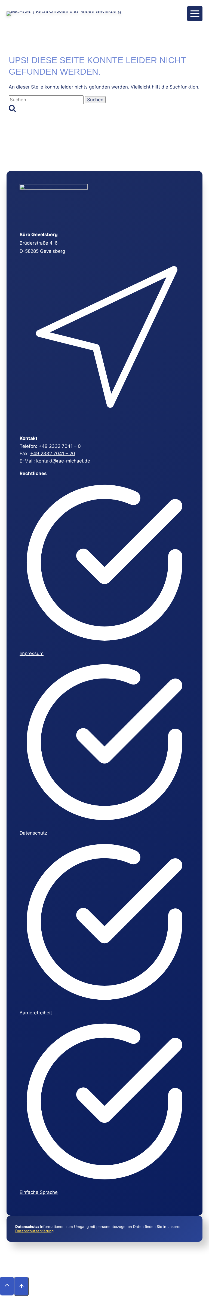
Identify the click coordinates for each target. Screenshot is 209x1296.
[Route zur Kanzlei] (104, 424)
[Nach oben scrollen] (7, 1286)
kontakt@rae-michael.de (63, 461)
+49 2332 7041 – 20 (52, 453)
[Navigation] (194, 13)
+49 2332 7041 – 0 (60, 446)
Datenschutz (33, 833)
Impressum (32, 653)
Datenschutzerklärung (34, 1231)
